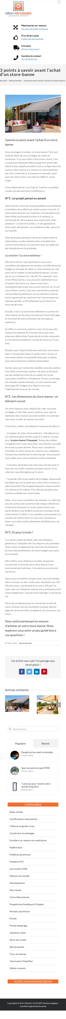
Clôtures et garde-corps (22, 826)
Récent (46, 743)
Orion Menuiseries (19, 897)
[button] (7, 704)
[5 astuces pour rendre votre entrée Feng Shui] (14, 784)
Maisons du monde (19, 875)
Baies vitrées (16, 811)
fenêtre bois (16, 847)
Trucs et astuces (18, 954)
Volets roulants (18, 968)
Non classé (15, 890)
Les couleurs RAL (19, 868)
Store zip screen (18, 939)
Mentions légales (50, 1003)
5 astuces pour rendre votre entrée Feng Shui (35, 785)
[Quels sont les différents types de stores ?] (17, 696)
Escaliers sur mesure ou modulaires (28, 840)
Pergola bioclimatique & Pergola (27, 904)
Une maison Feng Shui (21, 961)
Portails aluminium (20, 911)
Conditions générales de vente (33, 1006)
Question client (18, 932)
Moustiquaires (17, 882)
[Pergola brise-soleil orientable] (14, 752)
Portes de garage (18, 925)
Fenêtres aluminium (20, 854)
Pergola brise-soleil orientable (37, 752)
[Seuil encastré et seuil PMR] (14, 768)
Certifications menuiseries (23, 819)
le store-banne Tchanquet (24, 440)
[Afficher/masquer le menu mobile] (59, 2)
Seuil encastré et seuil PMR (35, 767)
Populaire (20, 743)
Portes (13, 918)
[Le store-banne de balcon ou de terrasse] (49, 696)
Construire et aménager (22, 833)
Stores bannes (25, 643)
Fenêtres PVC (17, 861)
